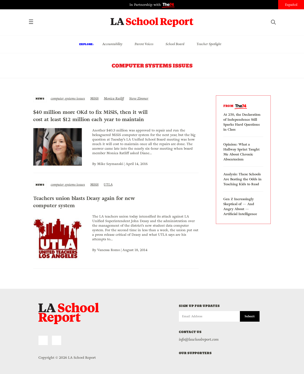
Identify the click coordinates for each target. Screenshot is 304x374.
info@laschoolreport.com (199, 339)
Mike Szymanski (110, 163)
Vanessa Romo (108, 250)
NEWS (40, 98)
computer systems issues (68, 98)
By (94, 163)
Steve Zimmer (138, 98)
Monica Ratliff (114, 98)
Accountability (112, 44)
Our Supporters (195, 353)
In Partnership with (145, 4)
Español (291, 4)
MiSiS (94, 98)
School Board (175, 44)
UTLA (108, 184)
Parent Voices (144, 44)
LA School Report (152, 20)
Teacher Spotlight (209, 44)
